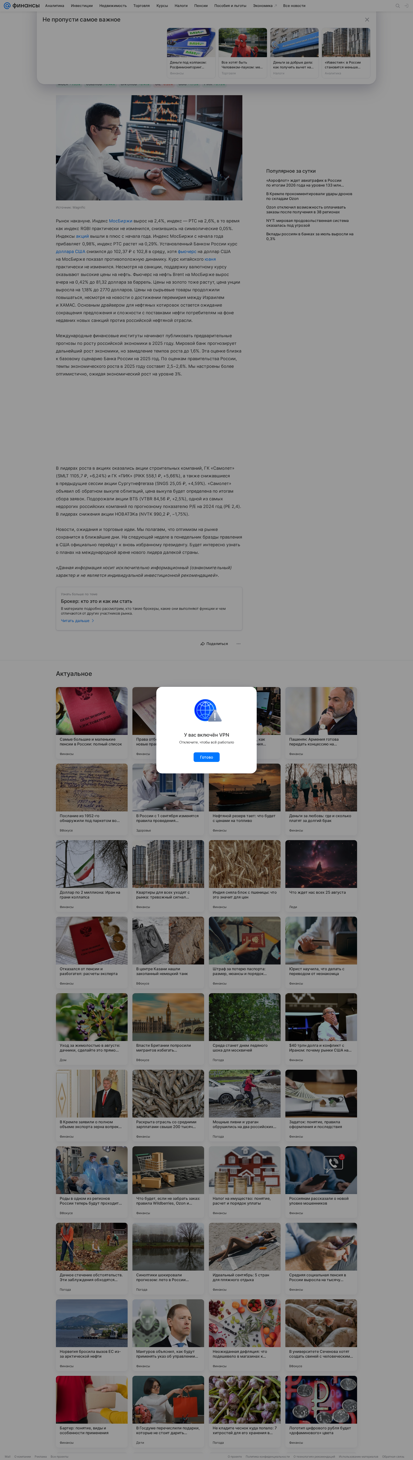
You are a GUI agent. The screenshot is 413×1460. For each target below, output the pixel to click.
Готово (206, 757)
